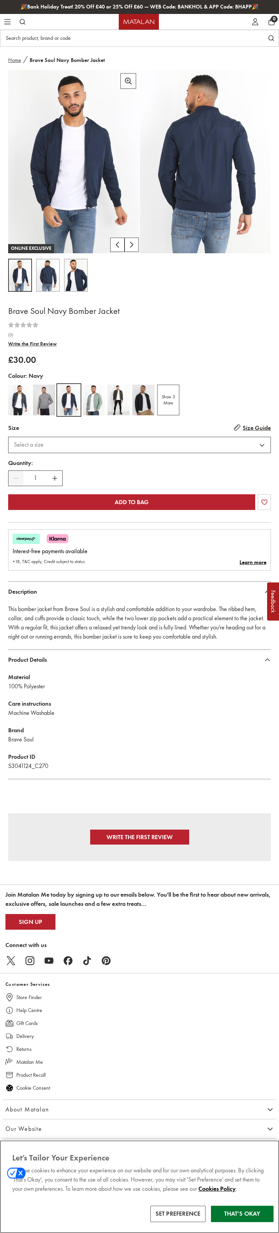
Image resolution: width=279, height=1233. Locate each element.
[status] (35, 478)
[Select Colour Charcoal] (19, 400)
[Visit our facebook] (68, 960)
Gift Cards (27, 1023)
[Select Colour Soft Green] (94, 400)
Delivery (25, 1036)
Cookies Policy (217, 1188)
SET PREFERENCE (178, 1213)
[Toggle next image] (132, 245)
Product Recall (31, 1075)
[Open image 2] (48, 275)
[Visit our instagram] (29, 960)
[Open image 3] (76, 275)
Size (13, 428)
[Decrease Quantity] (16, 478)
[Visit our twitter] (10, 960)
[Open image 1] (20, 275)
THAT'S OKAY (242, 1213)
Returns (24, 1049)
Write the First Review (32, 344)
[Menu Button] (7, 21)
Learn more (253, 562)
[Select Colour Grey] (44, 400)
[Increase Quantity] (54, 478)
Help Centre (29, 1010)
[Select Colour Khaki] (119, 400)
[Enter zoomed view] (128, 81)
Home (14, 60)
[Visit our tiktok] (87, 960)
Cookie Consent (33, 1088)
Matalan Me (29, 1062)
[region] (139, 1186)
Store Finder (29, 997)
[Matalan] (138, 22)
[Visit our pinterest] (106, 960)
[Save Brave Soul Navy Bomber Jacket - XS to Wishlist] (264, 502)
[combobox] (139, 445)
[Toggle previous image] (117, 245)
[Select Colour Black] (143, 400)
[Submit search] (22, 21)
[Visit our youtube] (49, 960)
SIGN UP (30, 922)
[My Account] (255, 21)
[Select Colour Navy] (69, 400)
